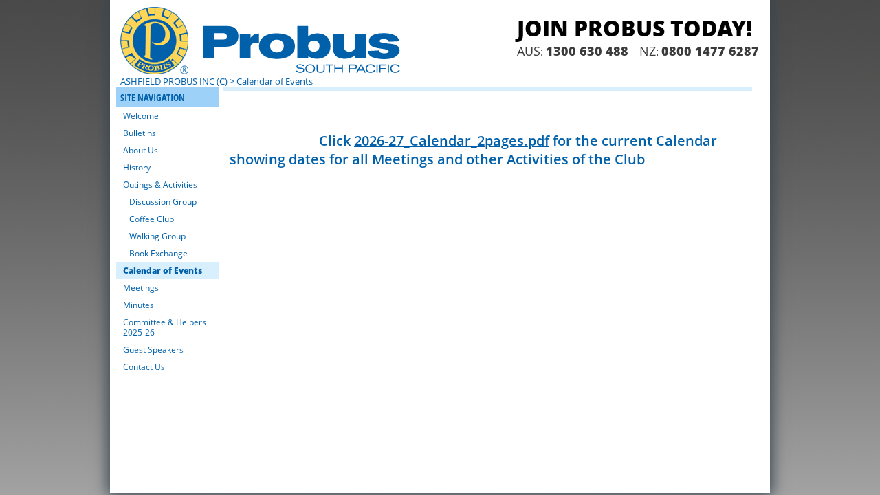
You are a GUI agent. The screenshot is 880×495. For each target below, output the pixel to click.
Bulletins (139, 133)
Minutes (138, 305)
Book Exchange (158, 253)
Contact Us (144, 367)
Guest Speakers (153, 349)
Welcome (141, 116)
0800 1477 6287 (710, 51)
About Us (140, 150)
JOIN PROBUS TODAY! (634, 28)
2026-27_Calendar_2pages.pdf (451, 140)
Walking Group (157, 236)
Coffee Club (151, 219)
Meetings (141, 288)
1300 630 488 (587, 51)
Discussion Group (163, 202)
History (137, 167)
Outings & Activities (160, 184)
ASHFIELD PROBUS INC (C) (174, 81)
